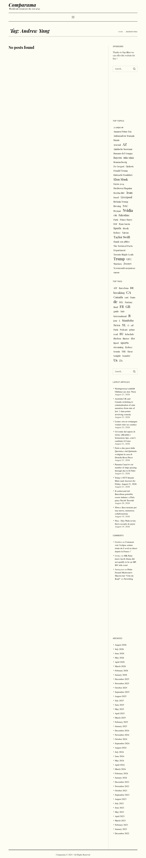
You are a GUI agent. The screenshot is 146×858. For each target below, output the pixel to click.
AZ (125, 144)
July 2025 (119, 700)
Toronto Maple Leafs (123, 254)
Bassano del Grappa (122, 153)
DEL (121, 302)
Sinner (126, 338)
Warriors (117, 263)
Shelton (117, 338)
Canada (118, 297)
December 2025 (122, 679)
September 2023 (122, 794)
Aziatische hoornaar (122, 149)
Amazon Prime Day (122, 131)
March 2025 (120, 717)
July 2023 (119, 803)
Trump (119, 259)
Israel (116, 197)
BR (132, 288)
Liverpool (126, 197)
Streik (126, 228)
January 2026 (121, 674)
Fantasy (128, 302)
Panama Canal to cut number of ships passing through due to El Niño (126, 467)
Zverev (127, 263)
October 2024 (121, 739)
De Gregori (118, 166)
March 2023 (120, 820)
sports (125, 343)
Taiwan (125, 232)
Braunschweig (120, 162)
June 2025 (119, 704)
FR (122, 306)
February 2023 (121, 824)
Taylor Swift (121, 237)
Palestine (124, 215)
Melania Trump (120, 201)
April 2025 (120, 713)
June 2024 (119, 756)
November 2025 (122, 683)
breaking (119, 293)
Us (115, 360)
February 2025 (121, 721)
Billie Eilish (128, 157)
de (115, 302)
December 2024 (122, 730)
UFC (129, 259)
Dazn (132, 297)
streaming (118, 347)
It (129, 316)
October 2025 (121, 687)
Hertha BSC (119, 193)
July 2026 (119, 649)
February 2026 (121, 670)
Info (122, 311)
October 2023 (121, 790)
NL (124, 325)
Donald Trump (120, 170)
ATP (115, 288)
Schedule (129, 334)
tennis (116, 351)
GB (128, 306)
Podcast (123, 329)
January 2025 (121, 726)
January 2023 (121, 829)
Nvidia (128, 210)
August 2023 (120, 799)
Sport (116, 343)
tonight (117, 355)
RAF (115, 224)
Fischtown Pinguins (122, 188)
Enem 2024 (118, 184)
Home (120, 32)
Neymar (117, 211)
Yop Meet (126, 52)
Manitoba (128, 320)
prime (132, 329)
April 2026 (120, 661)
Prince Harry (126, 219)
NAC (125, 206)
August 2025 (120, 696)
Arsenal (117, 144)
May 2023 (119, 811)
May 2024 (119, 760)
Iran (129, 193)
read (115, 334)
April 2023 (120, 816)
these (130, 351)
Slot (133, 338)
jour (115, 320)
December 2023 (122, 781)
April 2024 (120, 764)
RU (121, 334)
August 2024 (120, 747)
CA (128, 292)
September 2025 (122, 691)
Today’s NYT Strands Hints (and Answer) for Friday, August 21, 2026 (126, 480)
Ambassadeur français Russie (123, 138)
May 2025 (119, 709)
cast (126, 297)
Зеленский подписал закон (124, 270)
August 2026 (120, 644)
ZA (120, 360)
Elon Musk (120, 179)
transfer (126, 355)
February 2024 (121, 773)
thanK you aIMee (121, 241)
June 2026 (119, 653)
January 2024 (121, 777)
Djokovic (130, 166)
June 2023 (119, 807)
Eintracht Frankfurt (122, 175)
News (116, 325)
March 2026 (120, 666)
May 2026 (119, 657)
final (115, 307)
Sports (117, 228)
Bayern (117, 157)
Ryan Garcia (124, 224)
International (120, 316)
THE (124, 351)
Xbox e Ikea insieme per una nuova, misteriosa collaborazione (126, 510)
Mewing (117, 206)
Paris (115, 219)
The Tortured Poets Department (123, 248)
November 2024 (122, 734)
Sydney (116, 232)
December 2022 (122, 833)
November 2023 (122, 786)
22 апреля (118, 127)
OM (115, 215)
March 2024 (120, 769)
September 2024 (122, 743)
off (132, 325)
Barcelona (123, 288)
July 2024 (119, 751)
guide (116, 311)
